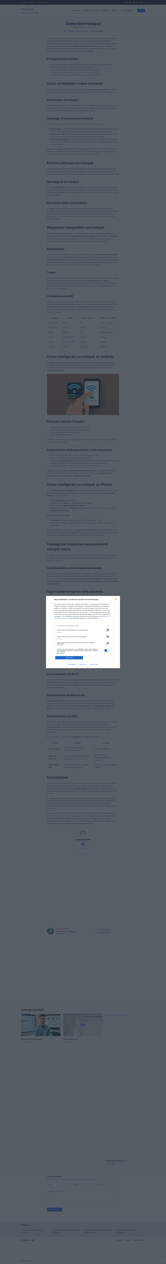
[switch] (106, 630)
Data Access (83, 664)
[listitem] (83, 626)
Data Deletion (72, 664)
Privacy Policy (94, 664)
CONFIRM (69, 657)
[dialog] (83, 632)
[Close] (116, 599)
